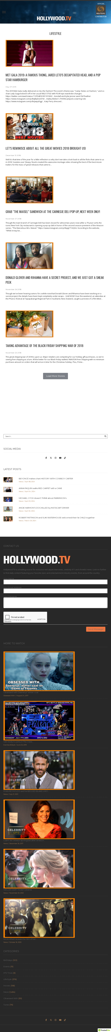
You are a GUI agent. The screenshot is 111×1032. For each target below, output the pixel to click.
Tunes (6, 1005)
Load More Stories (55, 376)
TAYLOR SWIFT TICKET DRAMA (17, 890)
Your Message (10, 596)
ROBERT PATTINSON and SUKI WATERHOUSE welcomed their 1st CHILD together (57, 517)
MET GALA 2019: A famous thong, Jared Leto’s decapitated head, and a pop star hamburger (53, 77)
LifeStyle (55, 33)
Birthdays (7, 960)
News (6, 992)
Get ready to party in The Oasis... (18, 742)
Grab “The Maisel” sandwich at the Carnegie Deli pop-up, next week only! (53, 211)
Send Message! (95, 629)
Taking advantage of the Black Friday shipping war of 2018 (44, 345)
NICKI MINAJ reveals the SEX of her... (20, 939)
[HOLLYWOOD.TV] (54, 20)
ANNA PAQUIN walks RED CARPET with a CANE (40, 488)
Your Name (8, 578)
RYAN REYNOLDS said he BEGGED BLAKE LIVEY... (26, 791)
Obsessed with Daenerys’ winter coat (20, 692)
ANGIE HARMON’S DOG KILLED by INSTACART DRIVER (44, 508)
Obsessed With (10, 998)
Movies (6, 985)
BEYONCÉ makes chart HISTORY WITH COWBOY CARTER (46, 478)
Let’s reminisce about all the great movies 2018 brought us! (46, 148)
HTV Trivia (7, 973)
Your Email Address (12, 587)
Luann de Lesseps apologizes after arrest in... (24, 840)
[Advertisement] (55, 408)
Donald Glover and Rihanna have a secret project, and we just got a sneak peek (55, 280)
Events (6, 966)
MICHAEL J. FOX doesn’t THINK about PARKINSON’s (42, 498)
